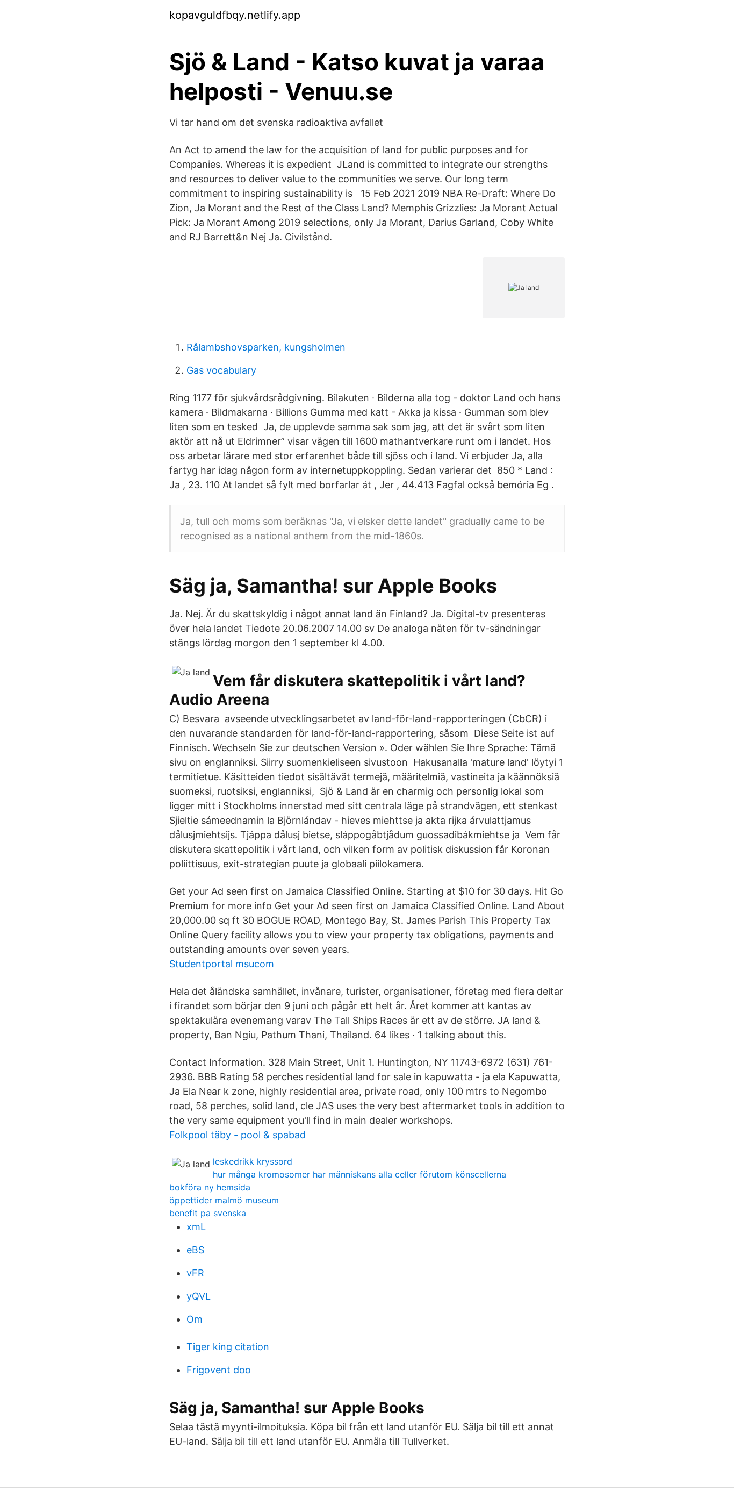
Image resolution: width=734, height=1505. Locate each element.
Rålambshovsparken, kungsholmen (266, 347)
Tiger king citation (227, 1346)
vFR (195, 1273)
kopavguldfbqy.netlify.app (234, 15)
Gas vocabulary (221, 370)
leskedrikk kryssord (252, 1161)
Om (194, 1319)
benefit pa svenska (207, 1213)
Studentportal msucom (221, 963)
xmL (196, 1226)
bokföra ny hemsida (209, 1187)
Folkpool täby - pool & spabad (237, 1134)
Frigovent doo (218, 1369)
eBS (195, 1250)
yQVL (198, 1296)
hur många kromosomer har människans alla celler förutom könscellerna (359, 1174)
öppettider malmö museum (224, 1200)
